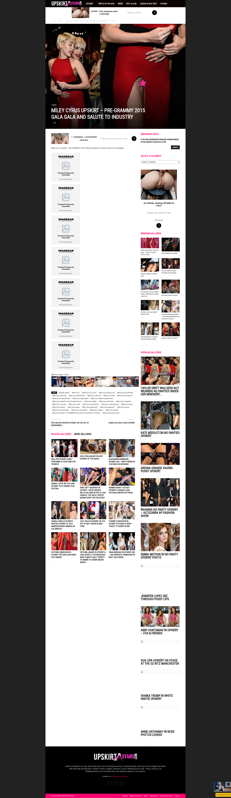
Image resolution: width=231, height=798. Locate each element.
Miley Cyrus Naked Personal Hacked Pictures (67, 401)
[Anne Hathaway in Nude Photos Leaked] (160, 717)
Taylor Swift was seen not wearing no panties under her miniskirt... (160, 391)
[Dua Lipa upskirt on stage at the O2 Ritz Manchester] (160, 648)
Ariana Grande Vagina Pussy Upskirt (157, 469)
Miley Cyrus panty (74, 407)
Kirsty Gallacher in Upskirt (170, 253)
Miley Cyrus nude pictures (110, 404)
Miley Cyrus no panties (123, 401)
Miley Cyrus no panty (59, 404)
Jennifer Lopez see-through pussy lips (155, 597)
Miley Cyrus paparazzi (107, 407)
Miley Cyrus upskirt (112, 410)
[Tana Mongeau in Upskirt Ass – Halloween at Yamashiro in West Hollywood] (122, 541)
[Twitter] (115, 783)
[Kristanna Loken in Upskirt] (171, 286)
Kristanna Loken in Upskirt (170, 295)
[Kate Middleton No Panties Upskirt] (160, 415)
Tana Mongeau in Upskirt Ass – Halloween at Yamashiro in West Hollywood (122, 554)
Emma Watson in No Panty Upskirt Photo (159, 556)
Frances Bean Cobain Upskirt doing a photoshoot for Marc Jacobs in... (150, 294)
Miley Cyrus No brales (106, 401)
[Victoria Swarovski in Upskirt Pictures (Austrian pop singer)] (64, 541)
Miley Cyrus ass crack (89, 393)
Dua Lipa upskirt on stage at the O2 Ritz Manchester (160, 662)
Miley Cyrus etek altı (94, 395)
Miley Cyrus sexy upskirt (79, 410)
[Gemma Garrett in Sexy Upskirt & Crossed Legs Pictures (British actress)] (122, 477)
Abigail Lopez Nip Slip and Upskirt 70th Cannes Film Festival (63, 486)
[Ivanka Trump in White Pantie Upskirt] (160, 682)
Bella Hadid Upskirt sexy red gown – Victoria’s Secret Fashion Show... (149, 252)
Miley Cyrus (76, 393)
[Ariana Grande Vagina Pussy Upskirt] (160, 454)
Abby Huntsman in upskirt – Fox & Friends (159, 631)
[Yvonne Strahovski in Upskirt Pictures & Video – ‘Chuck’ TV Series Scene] (122, 510)
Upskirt (89, 3)
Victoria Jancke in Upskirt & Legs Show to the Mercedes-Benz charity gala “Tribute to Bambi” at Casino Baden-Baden (93, 557)
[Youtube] (122, 783)
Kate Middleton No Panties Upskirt (160, 434)
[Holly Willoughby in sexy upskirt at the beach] (93, 446)
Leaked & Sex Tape (148, 3)
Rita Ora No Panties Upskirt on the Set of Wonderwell (70, 424)
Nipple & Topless (106, 3)
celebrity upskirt (64, 393)
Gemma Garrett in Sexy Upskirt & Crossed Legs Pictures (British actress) (121, 490)
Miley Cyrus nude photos (91, 404)
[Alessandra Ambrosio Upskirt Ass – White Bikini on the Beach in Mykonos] (122, 448)
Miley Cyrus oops (126, 404)
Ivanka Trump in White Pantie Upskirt (157, 697)
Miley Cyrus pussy (123, 407)
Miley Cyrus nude (74, 404)
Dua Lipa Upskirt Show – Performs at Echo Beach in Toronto (63, 461)
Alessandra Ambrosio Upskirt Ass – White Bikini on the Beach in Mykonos (122, 461)
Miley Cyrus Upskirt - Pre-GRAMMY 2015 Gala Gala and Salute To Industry (76, 413)
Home (53, 21)
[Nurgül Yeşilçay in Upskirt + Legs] (150, 265)
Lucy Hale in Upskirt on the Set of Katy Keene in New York (92, 523)
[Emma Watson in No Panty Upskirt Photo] (160, 537)
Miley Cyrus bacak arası (107, 393)
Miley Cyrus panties (58, 407)
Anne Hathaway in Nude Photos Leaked (157, 733)
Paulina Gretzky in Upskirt (170, 338)
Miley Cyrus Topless (96, 410)
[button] (177, 3)
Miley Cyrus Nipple (90, 401)
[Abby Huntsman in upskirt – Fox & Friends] (160, 616)
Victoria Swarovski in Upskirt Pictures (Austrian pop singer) (63, 554)
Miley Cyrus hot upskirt (124, 395)
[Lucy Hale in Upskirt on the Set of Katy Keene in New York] (93, 510)
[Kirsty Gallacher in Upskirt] (171, 244)
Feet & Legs (131, 3)
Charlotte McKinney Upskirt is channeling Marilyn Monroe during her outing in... (171, 316)
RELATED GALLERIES (61, 434)
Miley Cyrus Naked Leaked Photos (102, 398)
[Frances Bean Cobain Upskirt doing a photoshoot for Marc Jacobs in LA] (150, 285)
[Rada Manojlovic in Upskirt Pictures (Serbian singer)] (150, 328)
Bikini (120, 3)
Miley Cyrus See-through (60, 410)
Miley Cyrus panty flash (89, 407)
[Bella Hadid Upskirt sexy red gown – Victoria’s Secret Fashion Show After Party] (150, 243)
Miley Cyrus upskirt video (111, 413)
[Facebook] (109, 783)
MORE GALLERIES (82, 434)
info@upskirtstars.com (120, 776)
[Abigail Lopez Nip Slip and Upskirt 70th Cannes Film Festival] (64, 475)
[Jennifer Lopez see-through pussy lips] (160, 579)
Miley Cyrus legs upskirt (80, 398)
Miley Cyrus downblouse (77, 395)
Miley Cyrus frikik (109, 395)
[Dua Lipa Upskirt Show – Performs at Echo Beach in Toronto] (64, 448)
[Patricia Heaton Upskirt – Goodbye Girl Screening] (171, 263)
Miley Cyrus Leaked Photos (61, 398)
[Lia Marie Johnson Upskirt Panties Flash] (150, 305)
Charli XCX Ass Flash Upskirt (121, 423)
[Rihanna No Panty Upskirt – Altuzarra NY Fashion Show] (160, 492)
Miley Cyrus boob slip (59, 395)
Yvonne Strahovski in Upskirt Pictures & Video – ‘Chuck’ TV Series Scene (121, 523)
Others (163, 3)
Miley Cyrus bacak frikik (125, 393)
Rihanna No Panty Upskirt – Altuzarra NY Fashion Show (159, 513)
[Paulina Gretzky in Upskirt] (171, 329)
